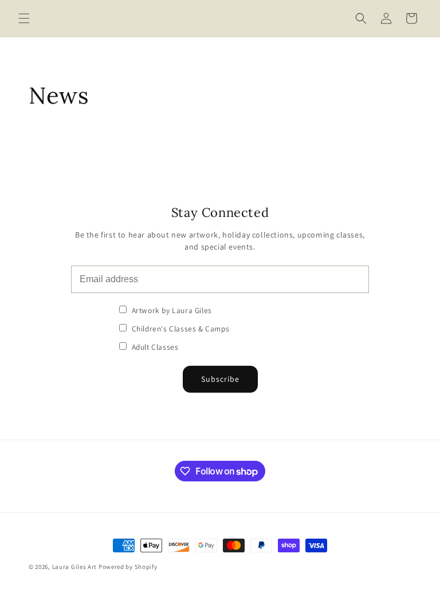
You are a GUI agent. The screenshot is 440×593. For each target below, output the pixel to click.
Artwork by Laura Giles (170, 310)
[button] (24, 18)
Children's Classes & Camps (179, 328)
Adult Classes (153, 347)
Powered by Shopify (128, 567)
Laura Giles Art (74, 567)
